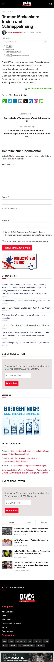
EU (30, 641)
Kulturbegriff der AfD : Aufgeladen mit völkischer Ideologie (26, 325)
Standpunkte (8, 631)
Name (5, 197)
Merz (5, 645)
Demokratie (21, 641)
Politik (10, 12)
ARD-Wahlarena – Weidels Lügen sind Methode (31, 541)
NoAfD (13, 645)
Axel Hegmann (17, 32)
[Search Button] (50, 4)
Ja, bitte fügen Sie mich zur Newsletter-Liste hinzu (26, 241)
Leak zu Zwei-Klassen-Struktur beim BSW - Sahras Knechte (27, 307)
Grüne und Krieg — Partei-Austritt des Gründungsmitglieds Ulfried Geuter (31, 529)
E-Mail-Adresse (9, 208)
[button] (4, 657)
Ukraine (41, 645)
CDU (11, 641)
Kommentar (8, 164)
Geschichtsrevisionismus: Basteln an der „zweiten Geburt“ (26, 300)
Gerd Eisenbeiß (8, 470)
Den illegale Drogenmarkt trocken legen (30, 465)
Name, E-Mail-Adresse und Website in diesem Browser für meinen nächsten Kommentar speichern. (28, 233)
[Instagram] (36, 101)
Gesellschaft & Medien (12, 623)
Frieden (37, 641)
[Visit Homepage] (26, 3)
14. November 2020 (34, 32)
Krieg (46, 641)
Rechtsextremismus (26, 645)
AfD (4, 641)
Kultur (4, 627)
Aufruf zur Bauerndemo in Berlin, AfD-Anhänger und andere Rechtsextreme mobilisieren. (31, 565)
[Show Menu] (3, 4)
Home (4, 12)
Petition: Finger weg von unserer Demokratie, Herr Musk (25, 342)
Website (5, 220)
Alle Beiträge (7, 611)
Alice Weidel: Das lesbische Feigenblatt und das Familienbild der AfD (32, 552)
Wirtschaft (6, 619)
